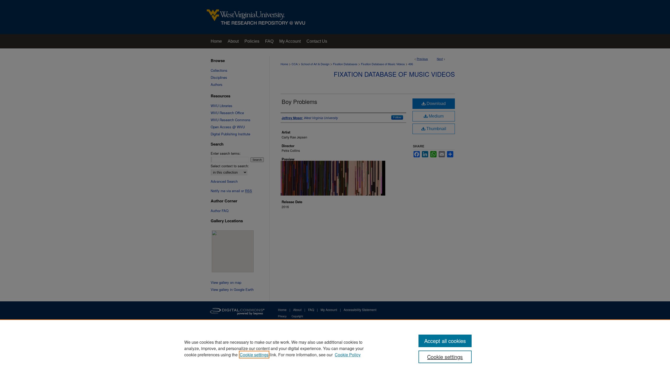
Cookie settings (254, 355)
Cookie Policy (348, 355)
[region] (335, 348)
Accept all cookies (445, 341)
